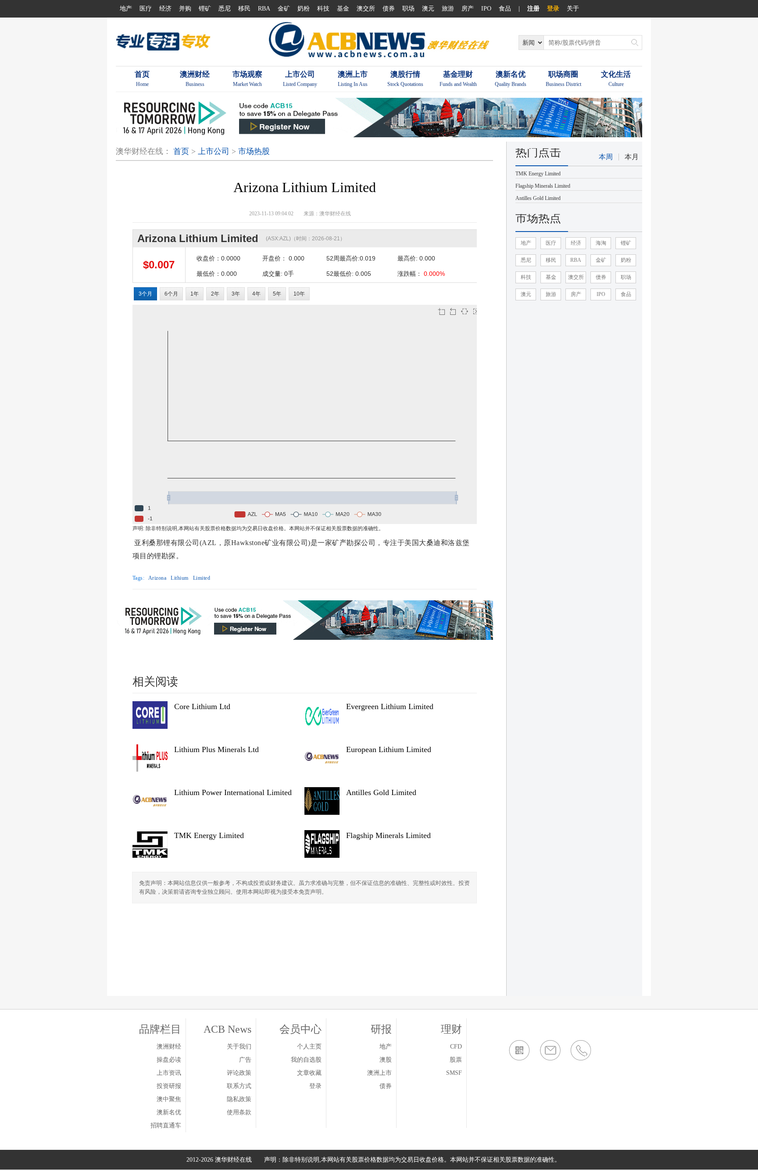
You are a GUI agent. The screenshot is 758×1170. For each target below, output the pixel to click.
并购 (185, 8)
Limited (202, 578)
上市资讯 (169, 1073)
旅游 (448, 8)
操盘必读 (169, 1059)
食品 (505, 8)
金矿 (284, 8)
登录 (553, 8)
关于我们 (239, 1046)
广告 (245, 1059)
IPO (486, 8)
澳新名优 (169, 1112)
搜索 (635, 43)
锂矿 (205, 8)
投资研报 (169, 1086)
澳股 (385, 1059)
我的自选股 (306, 1059)
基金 (343, 8)
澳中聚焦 (169, 1099)
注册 (533, 8)
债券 (389, 8)
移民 (244, 8)
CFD (456, 1046)
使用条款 (239, 1112)
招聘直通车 (165, 1125)
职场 (408, 8)
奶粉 (303, 8)
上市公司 (213, 151)
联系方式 (239, 1086)
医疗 (145, 8)
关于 (573, 8)
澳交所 (366, 8)
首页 (181, 151)
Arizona (157, 578)
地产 (126, 8)
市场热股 (254, 151)
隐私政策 (239, 1099)
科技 (323, 8)
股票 (456, 1059)
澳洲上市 (379, 1073)
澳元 (428, 8)
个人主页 (309, 1046)
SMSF (454, 1073)
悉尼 (224, 8)
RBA (264, 8)
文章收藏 (309, 1073)
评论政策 (239, 1073)
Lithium (180, 578)
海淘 (601, 243)
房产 (467, 8)
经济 (165, 8)
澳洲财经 (169, 1046)
